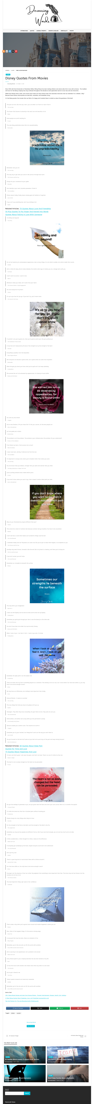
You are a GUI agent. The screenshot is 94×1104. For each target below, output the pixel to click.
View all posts (30, 1026)
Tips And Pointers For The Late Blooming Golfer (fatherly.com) (21, 1001)
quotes (18, 1013)
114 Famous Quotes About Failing (60, 1059)
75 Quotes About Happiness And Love (20, 752)
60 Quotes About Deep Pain (31, 746)
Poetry (72, 30)
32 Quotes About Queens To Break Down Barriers (22, 1059)
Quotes (32, 30)
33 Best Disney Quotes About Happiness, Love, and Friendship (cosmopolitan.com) (27, 998)
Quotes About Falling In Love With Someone (23, 215)
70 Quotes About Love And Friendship (35, 209)
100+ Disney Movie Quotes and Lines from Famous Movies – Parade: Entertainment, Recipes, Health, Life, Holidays (35, 995)
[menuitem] (24, 30)
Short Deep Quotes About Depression (61, 1078)
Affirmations (24, 30)
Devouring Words (52, 1061)
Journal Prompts (41, 30)
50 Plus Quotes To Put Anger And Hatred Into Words (26, 212)
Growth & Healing (53, 30)
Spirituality (64, 30)
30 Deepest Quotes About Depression (18, 1078)
